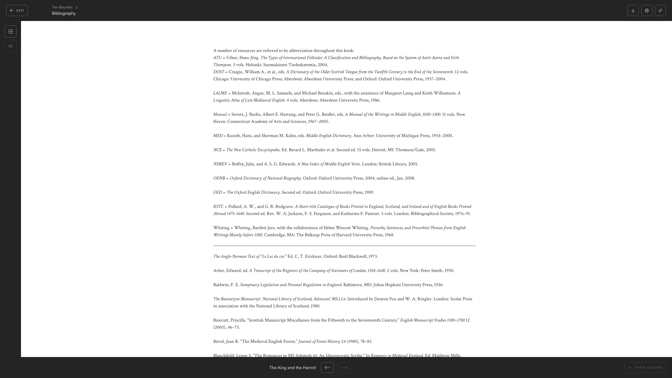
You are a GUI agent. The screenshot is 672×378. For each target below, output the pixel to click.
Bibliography (64, 13)
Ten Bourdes (62, 7)
